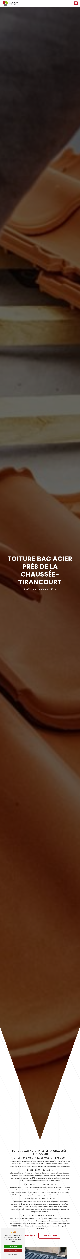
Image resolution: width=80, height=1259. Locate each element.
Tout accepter (13, 1246)
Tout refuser (13, 1250)
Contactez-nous (50, 1235)
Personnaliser (13, 1254)
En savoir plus (30, 1235)
